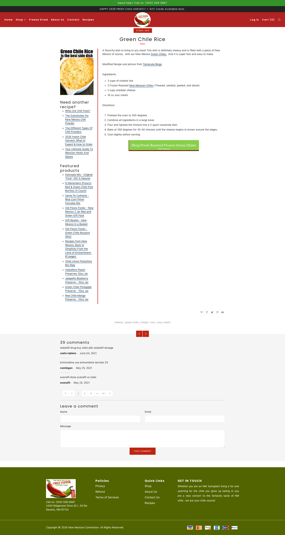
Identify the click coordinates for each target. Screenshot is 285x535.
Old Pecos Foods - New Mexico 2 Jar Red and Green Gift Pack (79, 211)
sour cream (164, 322)
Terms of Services (107, 497)
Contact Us (152, 497)
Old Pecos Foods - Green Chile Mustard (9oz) (77, 232)
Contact (73, 19)
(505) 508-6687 (65, 502)
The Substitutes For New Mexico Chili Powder (77, 119)
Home (8, 19)
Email (148, 411)
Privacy (100, 486)
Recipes (88, 19)
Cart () (268, 19)
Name (63, 411)
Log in (254, 19)
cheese (118, 322)
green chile (131, 322)
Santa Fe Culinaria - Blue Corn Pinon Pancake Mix (77, 199)
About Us (57, 19)
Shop (19, 19)
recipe (144, 322)
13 (103, 393)
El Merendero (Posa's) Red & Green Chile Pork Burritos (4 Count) (79, 187)
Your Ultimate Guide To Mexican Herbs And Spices (79, 153)
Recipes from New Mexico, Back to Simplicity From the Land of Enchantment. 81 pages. (78, 249)
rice (153, 322)
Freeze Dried (38, 19)
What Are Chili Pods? (77, 110)
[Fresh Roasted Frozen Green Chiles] (163, 145)
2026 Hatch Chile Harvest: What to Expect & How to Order (78, 140)
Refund (100, 491)
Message (65, 426)
